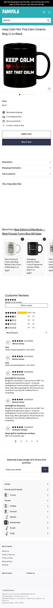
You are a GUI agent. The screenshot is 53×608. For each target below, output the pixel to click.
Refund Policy (7, 561)
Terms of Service (8, 555)
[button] (10, 313)
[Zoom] (49, 88)
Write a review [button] (26, 305)
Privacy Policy (7, 558)
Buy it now (26, 142)
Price (4, 101)
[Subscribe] (45, 470)
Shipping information (11, 168)
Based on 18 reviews (13, 302)
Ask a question (8, 174)
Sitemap (5, 565)
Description (7, 162)
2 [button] (21, 441)
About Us (5, 551)
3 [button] (26, 441)
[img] (17, 341)
